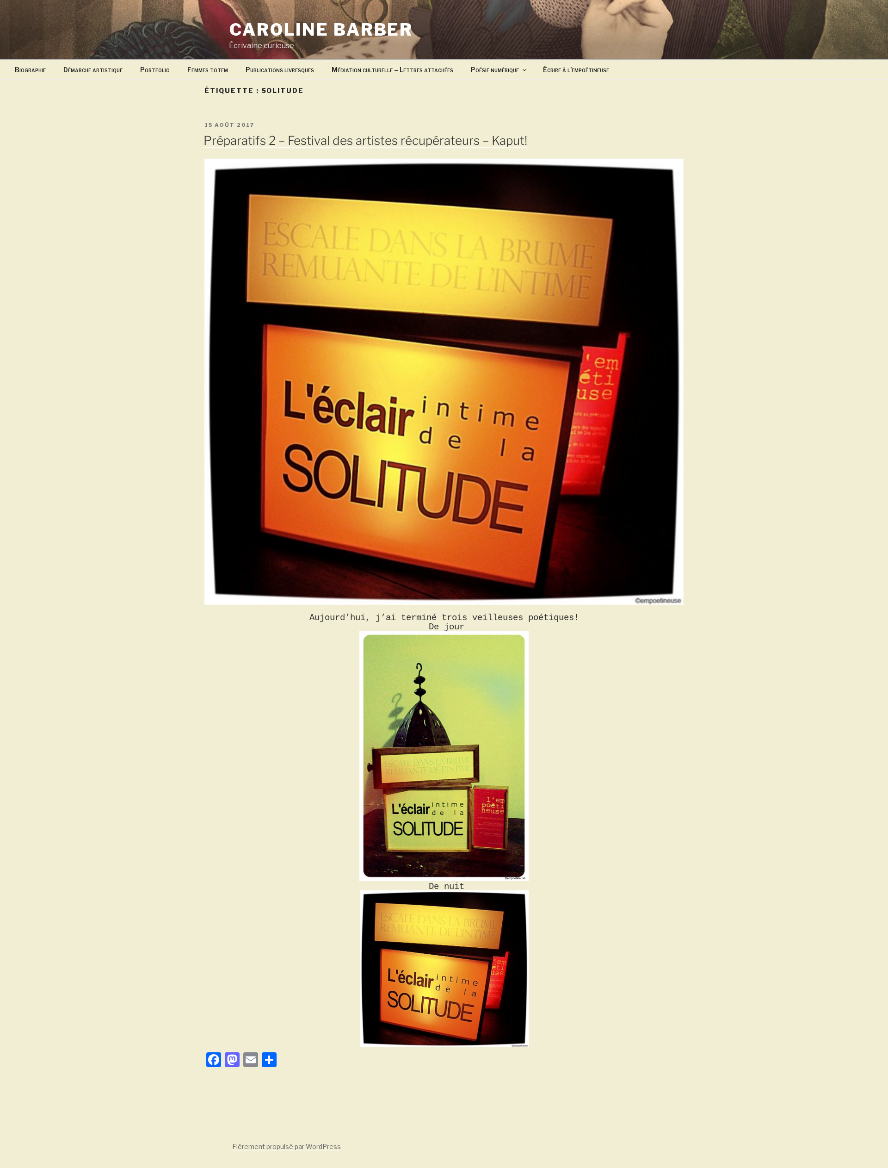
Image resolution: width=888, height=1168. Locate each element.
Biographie (30, 70)
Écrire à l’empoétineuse (576, 70)
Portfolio (155, 70)
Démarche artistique (93, 70)
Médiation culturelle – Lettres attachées (392, 70)
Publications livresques (280, 70)
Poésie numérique (495, 70)
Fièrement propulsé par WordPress (286, 1146)
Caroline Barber (321, 29)
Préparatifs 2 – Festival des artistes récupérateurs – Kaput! (365, 140)
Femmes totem (207, 70)
